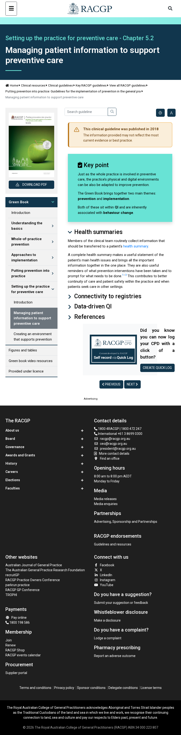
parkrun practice (17, 585)
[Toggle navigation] (11, 9)
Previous (112, 384)
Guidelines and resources (112, 544)
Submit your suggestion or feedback (121, 603)
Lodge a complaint (107, 638)
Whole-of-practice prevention (26, 241)
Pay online (19, 617)
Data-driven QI (92, 306)
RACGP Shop (15, 650)
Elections (12, 480)
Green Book (19, 202)
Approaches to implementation (24, 257)
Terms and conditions (35, 688)
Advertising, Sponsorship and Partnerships (125, 521)
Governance (14, 447)
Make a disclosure (107, 620)
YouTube (106, 585)
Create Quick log (157, 368)
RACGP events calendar (23, 655)
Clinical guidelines (60, 85)
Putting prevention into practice (30, 273)
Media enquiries (106, 504)
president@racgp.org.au (118, 448)
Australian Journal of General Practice (33, 565)
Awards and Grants (20, 455)
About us (12, 430)
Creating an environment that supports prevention (33, 337)
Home (14, 85)
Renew (10, 645)
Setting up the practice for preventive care (30, 289)
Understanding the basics (26, 226)
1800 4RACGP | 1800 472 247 (119, 429)
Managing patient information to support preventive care (32, 318)
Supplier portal (16, 673)
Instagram (107, 580)
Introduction (20, 213)
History (11, 463)
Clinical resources (33, 85)
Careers (11, 472)
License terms (151, 688)
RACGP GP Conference (22, 590)
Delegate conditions (123, 688)
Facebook (107, 565)
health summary (135, 246)
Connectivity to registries (107, 296)
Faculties (12, 488)
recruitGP (12, 575)
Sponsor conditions (91, 688)
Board (10, 439)
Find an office (109, 458)
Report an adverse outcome (115, 656)
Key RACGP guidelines (91, 85)
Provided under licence (26, 371)
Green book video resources (31, 361)
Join (8, 640)
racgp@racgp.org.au (115, 439)
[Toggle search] (170, 9)
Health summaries (98, 232)
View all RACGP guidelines (127, 85)
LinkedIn (106, 575)
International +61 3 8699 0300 (119, 434)
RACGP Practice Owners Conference (32, 580)
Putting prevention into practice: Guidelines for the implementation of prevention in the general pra (73, 91)
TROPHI (11, 595)
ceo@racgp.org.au (113, 443)
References (89, 316)
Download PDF (34, 184)
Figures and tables (23, 350)
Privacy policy (64, 688)
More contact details (114, 453)
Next (131, 384)
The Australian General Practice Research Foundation (45, 570)
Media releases (105, 499)
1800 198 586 (19, 622)
